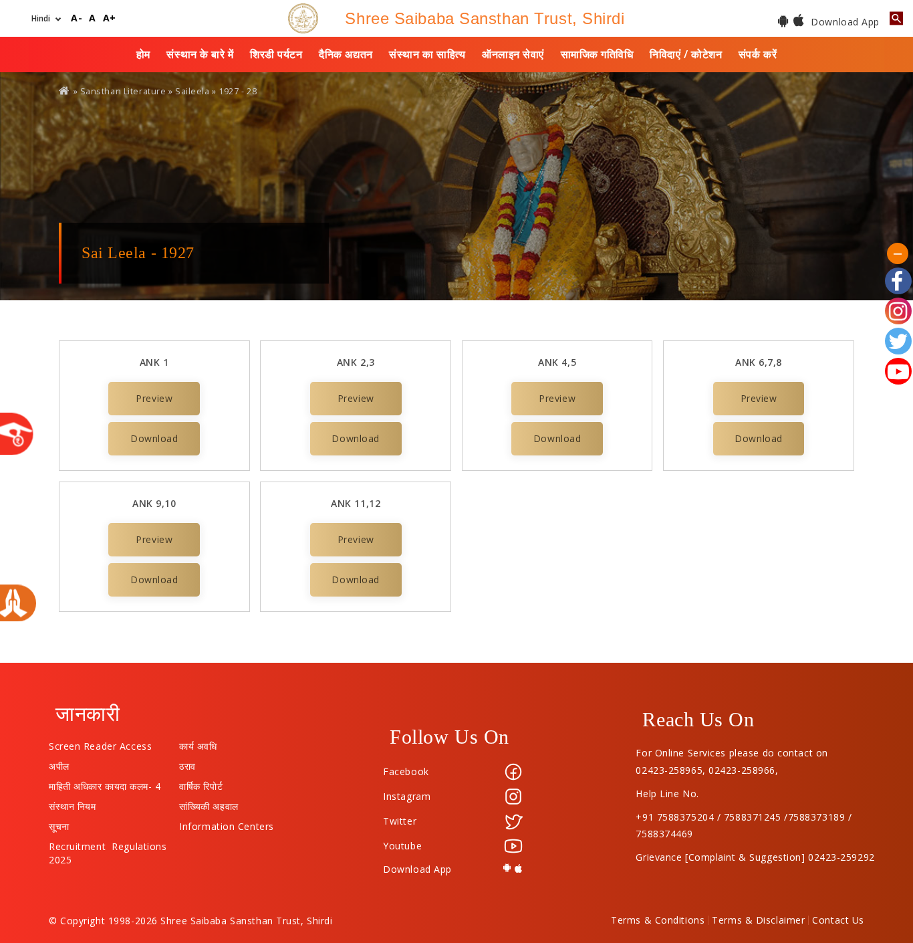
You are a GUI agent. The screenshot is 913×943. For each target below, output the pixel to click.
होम (143, 54)
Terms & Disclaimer (758, 920)
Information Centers (226, 823)
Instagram (406, 796)
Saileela (192, 91)
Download (154, 438)
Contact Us (838, 920)
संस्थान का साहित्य (427, 54)
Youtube (402, 845)
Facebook (405, 771)
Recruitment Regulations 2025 (107, 843)
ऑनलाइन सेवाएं (513, 54)
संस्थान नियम (72, 803)
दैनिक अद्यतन (345, 54)
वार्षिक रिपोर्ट (201, 783)
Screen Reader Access (100, 743)
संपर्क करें (758, 54)
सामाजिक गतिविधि (597, 54)
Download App (844, 21)
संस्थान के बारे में (199, 54)
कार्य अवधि (198, 743)
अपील (59, 763)
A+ (109, 18)
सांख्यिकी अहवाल (208, 803)
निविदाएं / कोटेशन (686, 54)
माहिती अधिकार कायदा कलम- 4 (105, 783)
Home (65, 91)
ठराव (187, 763)
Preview (154, 398)
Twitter (399, 821)
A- (76, 18)
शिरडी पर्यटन (276, 54)
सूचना (59, 823)
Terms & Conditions (657, 920)
